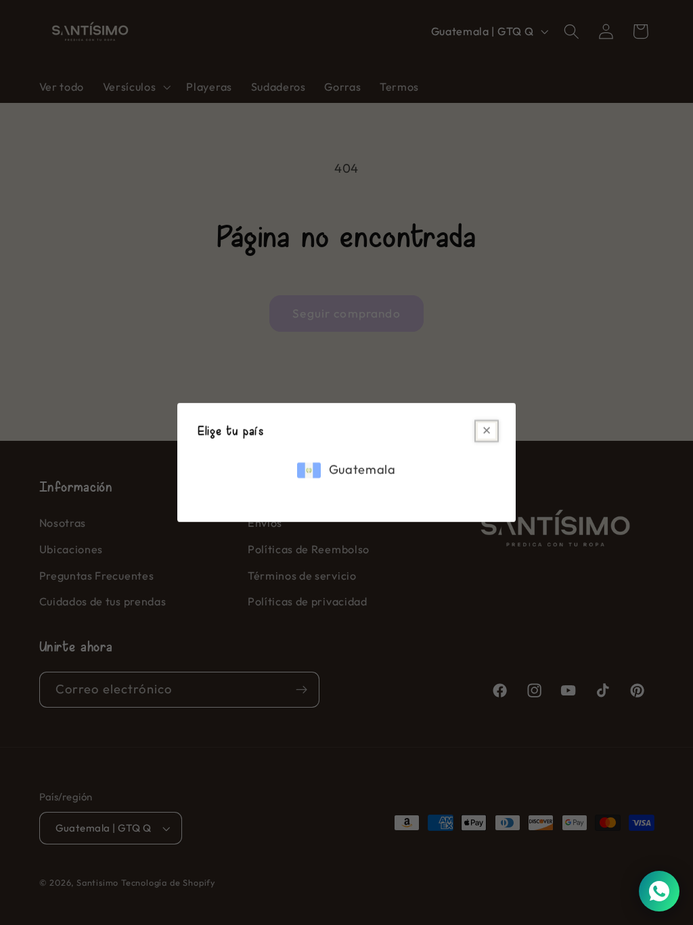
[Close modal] (486, 431)
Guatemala (362, 470)
